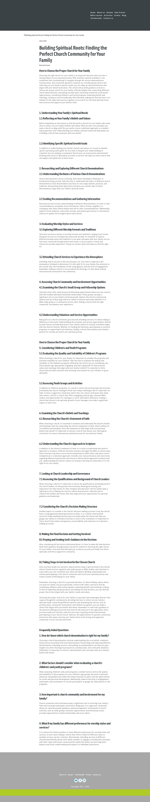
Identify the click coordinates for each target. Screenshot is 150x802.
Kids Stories (120, 12)
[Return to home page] (28, 15)
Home (93, 12)
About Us (62, 775)
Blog (124, 15)
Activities (108, 15)
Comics (117, 15)
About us (101, 12)
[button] (76, 780)
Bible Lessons (96, 15)
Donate (110, 12)
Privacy (88, 775)
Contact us (108, 18)
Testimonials (96, 18)
